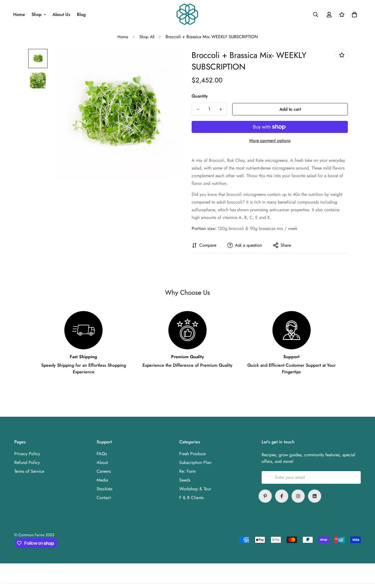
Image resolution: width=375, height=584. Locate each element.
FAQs (102, 453)
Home (19, 14)
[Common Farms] (187, 14)
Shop (36, 14)
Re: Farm (187, 471)
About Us (61, 14)
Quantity (200, 96)
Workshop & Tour (195, 489)
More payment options (269, 140)
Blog (81, 14)
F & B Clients (191, 497)
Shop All (146, 37)
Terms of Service (29, 471)
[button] (353, 14)
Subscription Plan (195, 462)
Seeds (184, 480)
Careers (104, 471)
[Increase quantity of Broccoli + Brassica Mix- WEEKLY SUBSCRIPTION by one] (220, 109)
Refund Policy (27, 462)
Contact (104, 497)
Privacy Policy (27, 453)
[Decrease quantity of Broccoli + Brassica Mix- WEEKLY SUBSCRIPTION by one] (198, 109)
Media (102, 480)
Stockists (104, 489)
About (102, 462)
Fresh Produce (192, 453)
